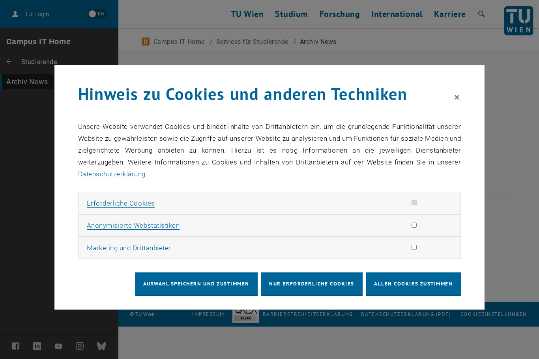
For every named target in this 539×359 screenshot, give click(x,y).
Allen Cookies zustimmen (413, 283)
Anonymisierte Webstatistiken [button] (133, 225)
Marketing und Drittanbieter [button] (129, 248)
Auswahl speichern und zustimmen (196, 283)
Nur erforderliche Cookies (311, 283)
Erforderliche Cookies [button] (121, 203)
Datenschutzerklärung (112, 174)
